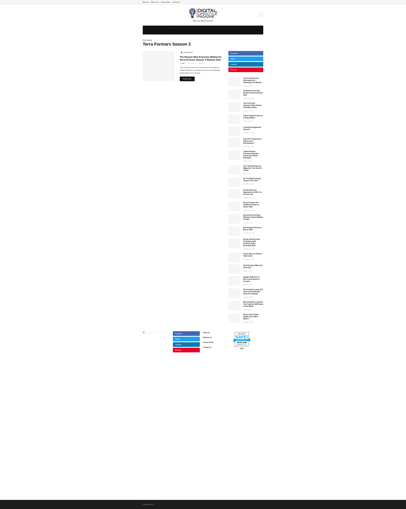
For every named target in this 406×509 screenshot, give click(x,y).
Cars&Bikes (197, 30)
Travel (258, 30)
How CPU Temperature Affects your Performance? (252, 141)
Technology (171, 30)
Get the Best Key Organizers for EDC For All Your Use (252, 192)
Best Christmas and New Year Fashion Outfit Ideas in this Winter (253, 304)
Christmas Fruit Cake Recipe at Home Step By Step (253, 93)
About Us (146, 2)
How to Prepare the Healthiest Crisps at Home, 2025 (251, 205)
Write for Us (155, 2)
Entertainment (184, 30)
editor (183, 63)
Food (250, 30)
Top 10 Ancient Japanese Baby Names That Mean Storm (252, 105)
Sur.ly (245, 344)
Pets (242, 30)
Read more (187, 79)
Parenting (233, 30)
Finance (160, 30)
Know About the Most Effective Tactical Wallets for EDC (253, 217)
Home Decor (211, 30)
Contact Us (176, 2)
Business (149, 30)
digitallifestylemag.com (241, 340)
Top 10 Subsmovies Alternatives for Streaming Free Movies (252, 80)
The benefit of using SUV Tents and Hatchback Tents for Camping (253, 292)
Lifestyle (222, 30)
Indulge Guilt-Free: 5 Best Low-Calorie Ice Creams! (251, 279)
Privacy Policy (165, 2)
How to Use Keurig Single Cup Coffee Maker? (250, 317)
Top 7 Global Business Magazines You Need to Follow (252, 168)
